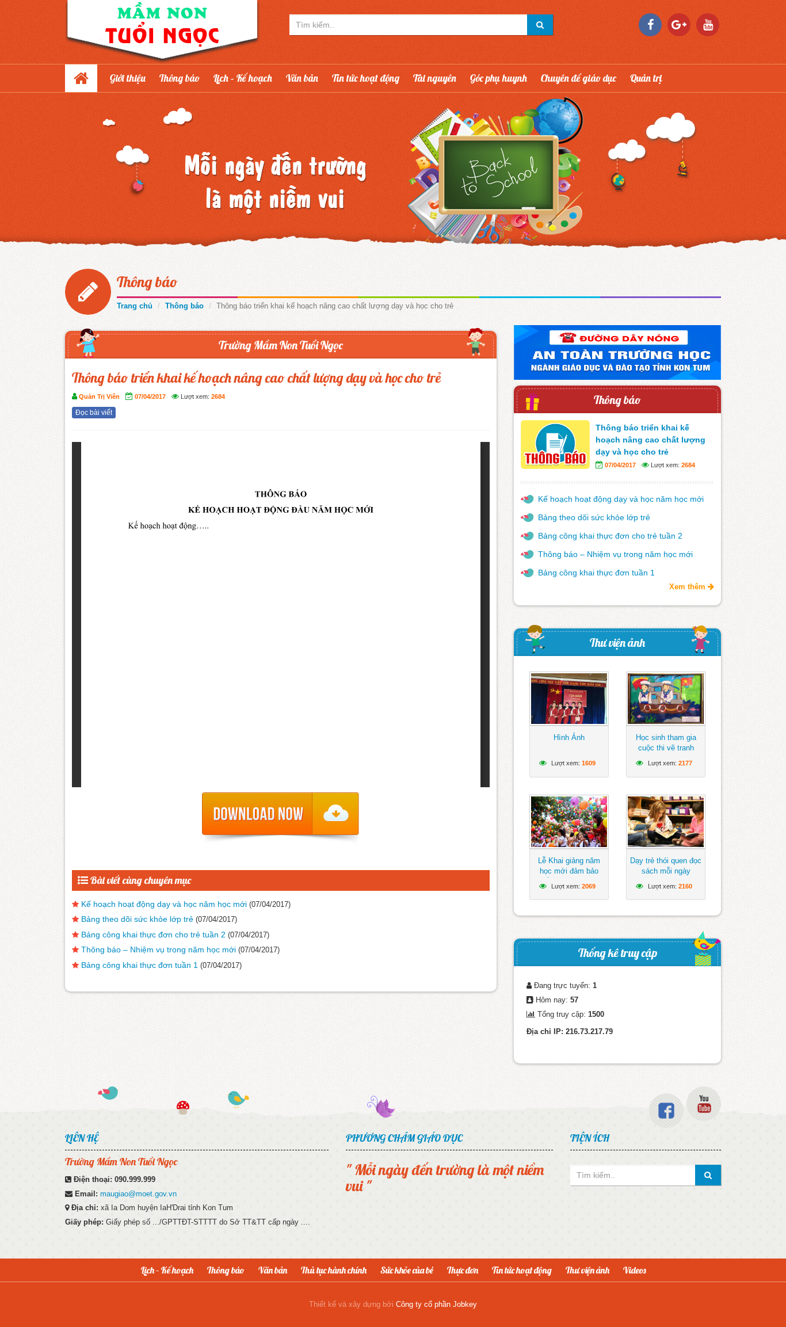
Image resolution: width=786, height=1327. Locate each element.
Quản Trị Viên (99, 396)
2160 (685, 886)
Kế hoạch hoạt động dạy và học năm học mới (164, 904)
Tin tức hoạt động (365, 78)
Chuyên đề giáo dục (578, 78)
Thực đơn (462, 1270)
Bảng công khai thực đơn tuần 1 (139, 965)
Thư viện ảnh (617, 642)
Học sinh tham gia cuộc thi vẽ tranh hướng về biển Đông (666, 747)
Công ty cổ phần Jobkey (436, 1304)
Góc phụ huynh (498, 78)
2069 (589, 886)
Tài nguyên (434, 78)
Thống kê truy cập (617, 952)
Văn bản (302, 78)
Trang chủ (134, 306)
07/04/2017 (150, 396)
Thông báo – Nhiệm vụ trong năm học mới (158, 949)
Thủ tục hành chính (334, 1270)
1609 (589, 763)
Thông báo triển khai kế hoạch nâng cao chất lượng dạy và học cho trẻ (650, 439)
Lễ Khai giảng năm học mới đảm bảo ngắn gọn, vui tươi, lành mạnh (569, 876)
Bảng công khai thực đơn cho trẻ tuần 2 (153, 934)
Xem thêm (688, 586)
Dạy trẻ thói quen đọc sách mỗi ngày (665, 865)
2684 (218, 396)
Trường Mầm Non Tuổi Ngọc (281, 345)
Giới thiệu (128, 78)
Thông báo (179, 78)
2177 (685, 763)
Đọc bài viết (93, 413)
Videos (634, 1270)
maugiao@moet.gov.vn (138, 1193)
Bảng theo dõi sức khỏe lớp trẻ (137, 919)
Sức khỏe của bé (406, 1270)
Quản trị (646, 78)
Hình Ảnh (569, 737)
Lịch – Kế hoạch (242, 78)
